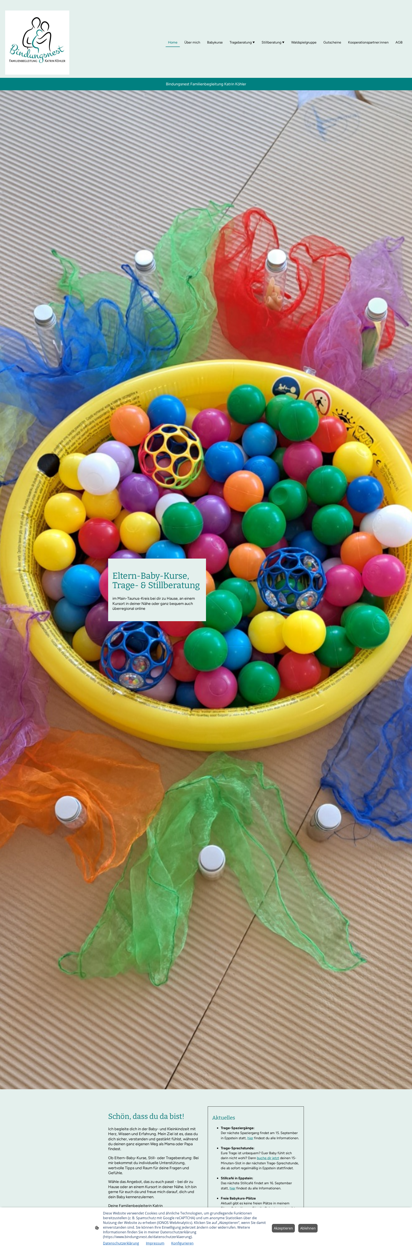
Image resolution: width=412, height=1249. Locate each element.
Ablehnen (308, 1228)
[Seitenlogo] (37, 43)
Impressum (155, 1243)
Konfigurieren (182, 1243)
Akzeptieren (283, 1228)
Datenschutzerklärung (121, 1243)
